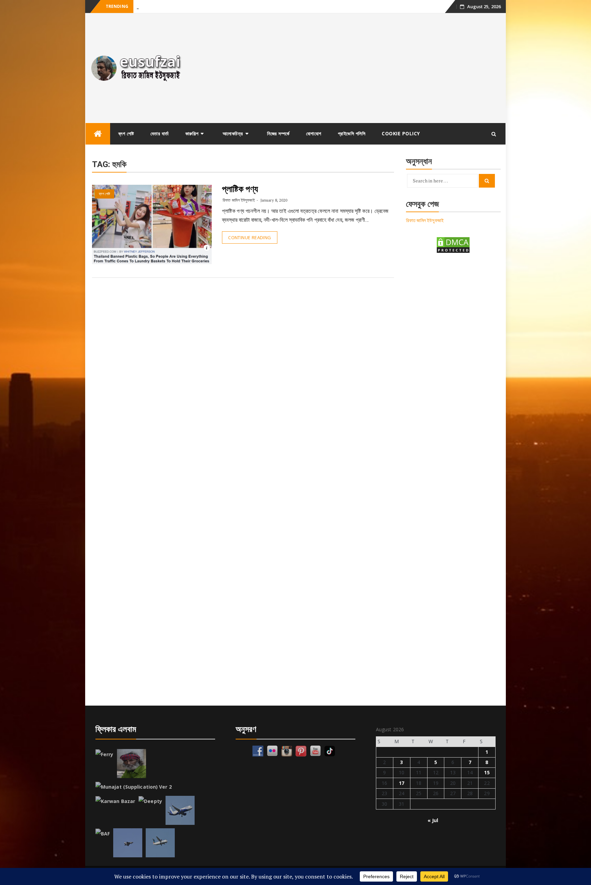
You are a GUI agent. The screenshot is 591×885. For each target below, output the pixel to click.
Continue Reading (249, 237)
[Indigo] (180, 810)
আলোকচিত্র (233, 133)
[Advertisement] (348, 68)
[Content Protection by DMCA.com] (453, 244)
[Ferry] (104, 754)
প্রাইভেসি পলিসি (352, 133)
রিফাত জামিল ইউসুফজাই (238, 200)
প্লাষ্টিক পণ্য (240, 189)
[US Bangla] (160, 842)
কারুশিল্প (192, 133)
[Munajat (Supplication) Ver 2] (133, 786)
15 (486, 772)
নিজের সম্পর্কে (278, 133)
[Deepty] (150, 801)
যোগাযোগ (313, 133)
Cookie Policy (401, 133)
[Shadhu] (131, 763)
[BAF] (102, 833)
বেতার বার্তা (159, 133)
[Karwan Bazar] (115, 801)
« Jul (433, 820)
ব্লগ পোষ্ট (126, 133)
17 (401, 783)
